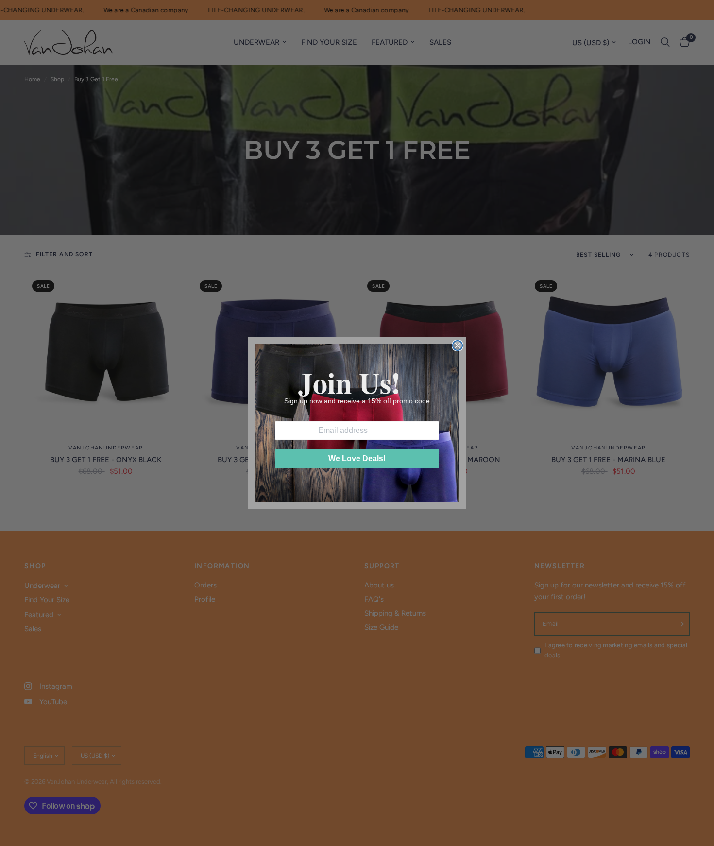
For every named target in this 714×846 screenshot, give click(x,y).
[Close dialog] (457, 345)
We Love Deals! (357, 458)
